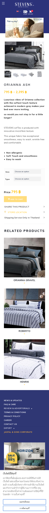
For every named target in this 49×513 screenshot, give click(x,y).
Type (7, 179)
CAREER (8, 420)
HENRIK (24, 381)
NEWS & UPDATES (13, 400)
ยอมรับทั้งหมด (25, 502)
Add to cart (16, 199)
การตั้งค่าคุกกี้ (24, 508)
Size (7, 172)
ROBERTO (24, 331)
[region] (24, 491)
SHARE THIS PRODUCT (16, 206)
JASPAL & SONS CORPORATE (18, 432)
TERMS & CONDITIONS (15, 412)
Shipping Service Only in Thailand (22, 217)
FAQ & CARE (10, 404)
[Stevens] (24, 4)
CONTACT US (10, 424)
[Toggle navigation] (3, 3)
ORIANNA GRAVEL (24, 280)
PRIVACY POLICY (12, 416)
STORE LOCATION (17, 212)
